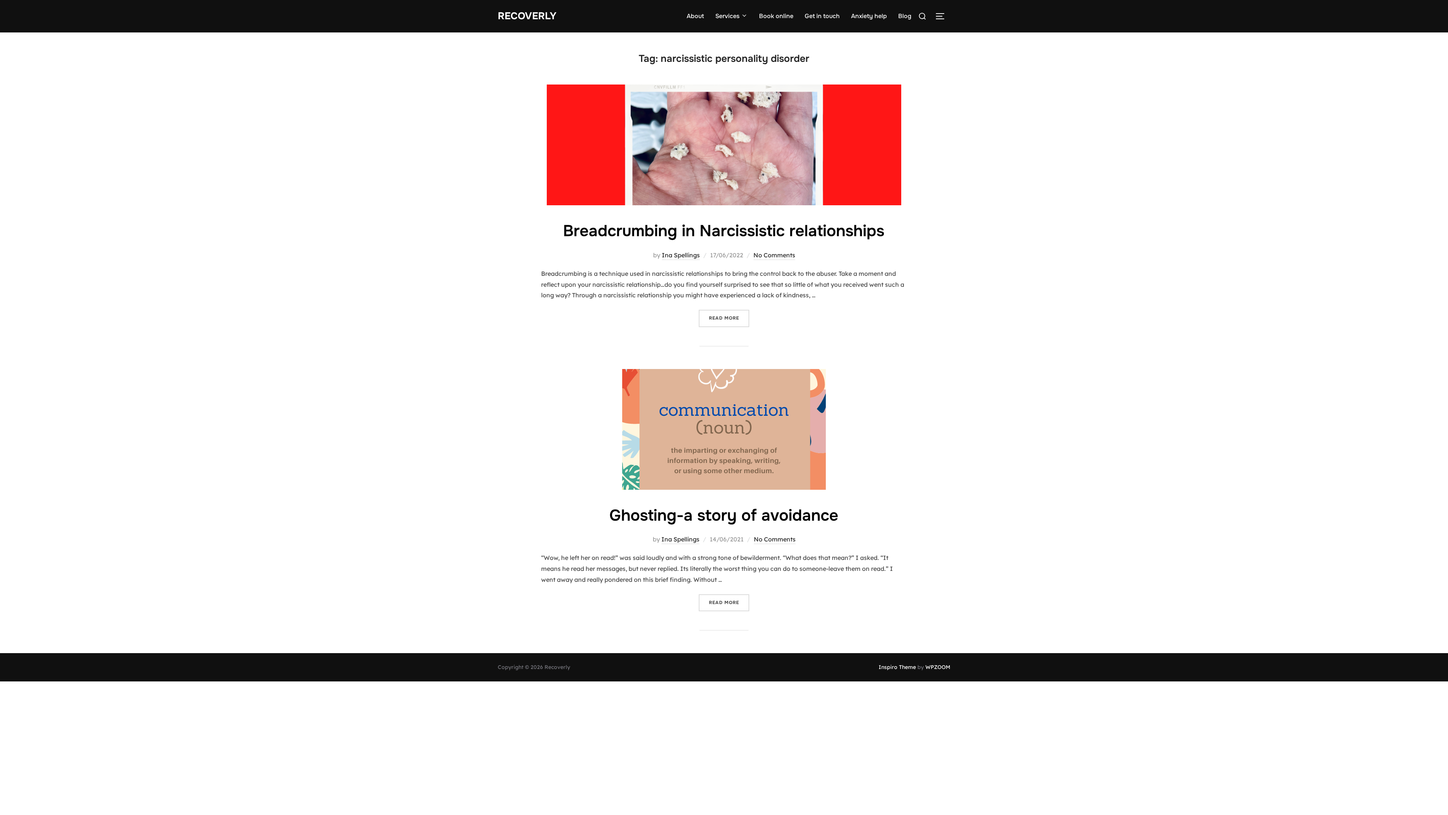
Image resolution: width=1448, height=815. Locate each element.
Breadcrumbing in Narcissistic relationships (723, 231)
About (695, 16)
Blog (904, 16)
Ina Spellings (681, 255)
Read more (729, 318)
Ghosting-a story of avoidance (723, 515)
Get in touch (822, 16)
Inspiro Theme (897, 667)
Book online (776, 16)
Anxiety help (869, 16)
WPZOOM (937, 667)
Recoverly (527, 16)
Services (727, 16)
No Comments (774, 255)
